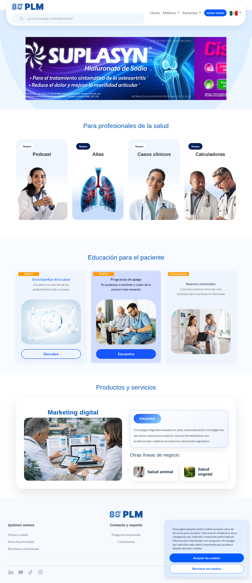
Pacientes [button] (190, 13)
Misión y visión (18, 535)
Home (155, 13)
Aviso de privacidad (21, 541)
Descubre (51, 354)
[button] (235, 12)
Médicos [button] (170, 13)
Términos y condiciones (23, 549)
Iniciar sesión (215, 13)
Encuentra (126, 354)
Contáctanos (126, 541)
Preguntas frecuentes (126, 535)
